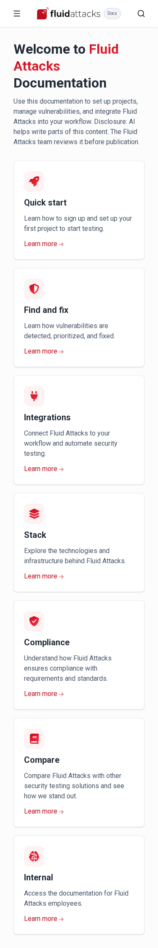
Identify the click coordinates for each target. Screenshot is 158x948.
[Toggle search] (141, 13)
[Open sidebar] (17, 13)
